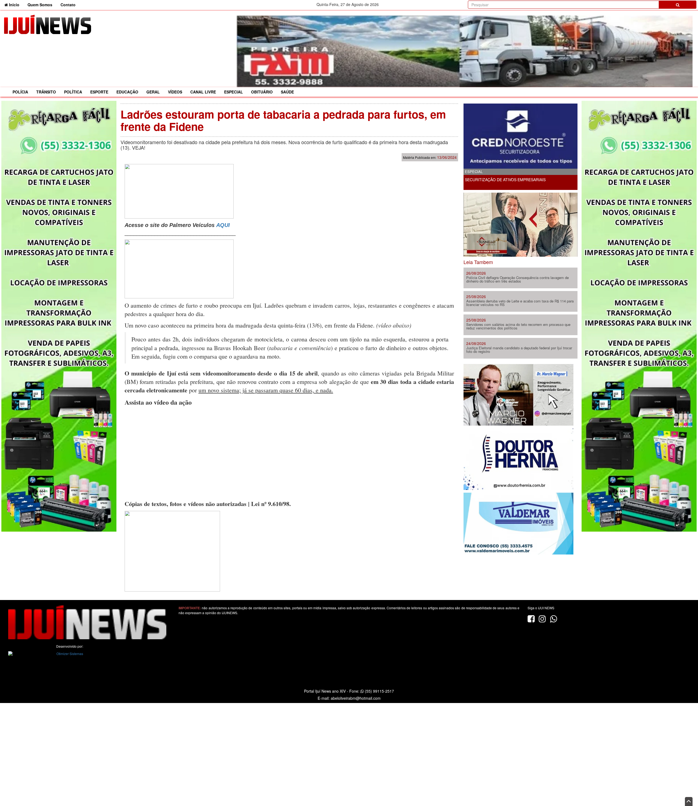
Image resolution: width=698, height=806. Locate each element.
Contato (68, 4)
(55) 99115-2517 (379, 691)
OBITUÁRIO (262, 92)
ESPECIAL (233, 92)
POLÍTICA (73, 92)
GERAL (153, 92)
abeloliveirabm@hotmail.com (356, 698)
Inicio (15, 4)
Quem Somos (40, 4)
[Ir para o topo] (689, 801)
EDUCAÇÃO (127, 92)
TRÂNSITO (46, 92)
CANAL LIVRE (203, 92)
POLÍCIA (20, 92)
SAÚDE (287, 92)
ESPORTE (99, 92)
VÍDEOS (175, 92)
